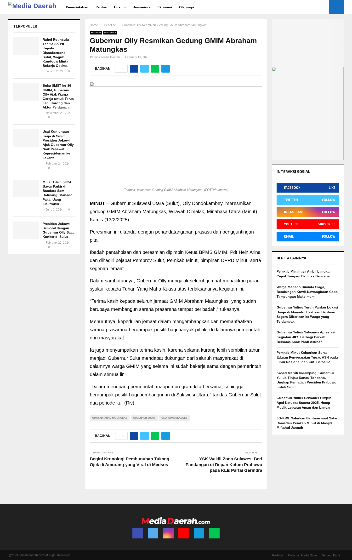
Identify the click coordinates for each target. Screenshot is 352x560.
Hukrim (119, 7)
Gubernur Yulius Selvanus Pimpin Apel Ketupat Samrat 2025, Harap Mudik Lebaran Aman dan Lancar (304, 402)
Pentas (101, 7)
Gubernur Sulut (144, 418)
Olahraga (186, 7)
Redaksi (277, 555)
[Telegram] (199, 533)
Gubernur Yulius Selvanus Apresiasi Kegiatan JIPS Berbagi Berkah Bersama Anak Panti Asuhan (306, 336)
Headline (96, 32)
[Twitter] (153, 533)
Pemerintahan (77, 7)
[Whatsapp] (214, 533)
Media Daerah (110, 57)
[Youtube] (183, 533)
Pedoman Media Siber (302, 555)
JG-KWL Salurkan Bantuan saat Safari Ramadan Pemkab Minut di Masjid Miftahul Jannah (307, 422)
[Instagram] (168, 533)
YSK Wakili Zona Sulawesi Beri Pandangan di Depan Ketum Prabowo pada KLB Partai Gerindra (224, 465)
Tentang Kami (331, 555)
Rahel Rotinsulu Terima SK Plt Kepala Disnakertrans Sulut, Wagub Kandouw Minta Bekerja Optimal (56, 53)
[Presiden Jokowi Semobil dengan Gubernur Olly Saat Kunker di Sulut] (26, 230)
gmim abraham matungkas (109, 418)
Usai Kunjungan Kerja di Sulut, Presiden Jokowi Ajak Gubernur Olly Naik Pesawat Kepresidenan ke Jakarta (58, 145)
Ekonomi (165, 7)
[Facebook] (137, 533)
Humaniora (141, 7)
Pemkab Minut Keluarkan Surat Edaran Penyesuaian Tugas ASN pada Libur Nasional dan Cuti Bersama (307, 357)
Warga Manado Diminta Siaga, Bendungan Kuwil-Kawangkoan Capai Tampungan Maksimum (308, 291)
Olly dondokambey (174, 418)
